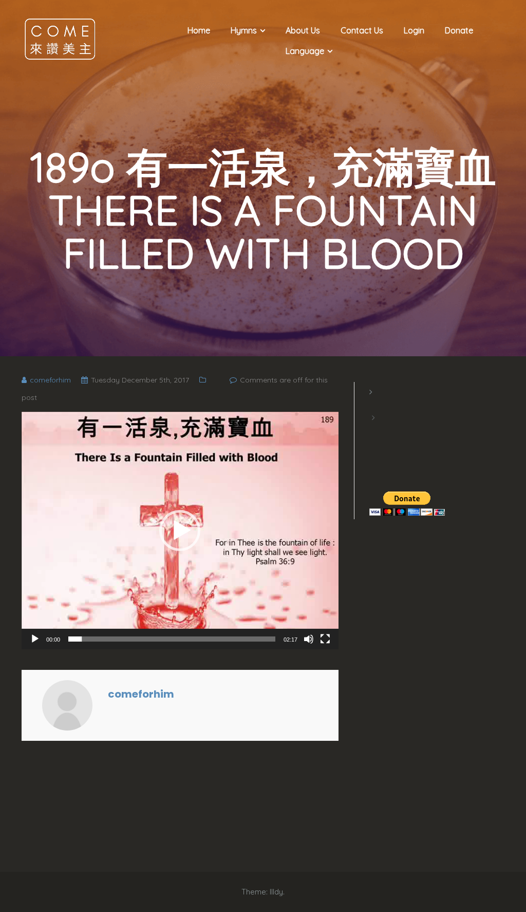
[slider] (171, 639)
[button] (179, 530)
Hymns (244, 30)
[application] (180, 530)
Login (414, 30)
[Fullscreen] (325, 639)
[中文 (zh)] (374, 430)
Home (198, 30)
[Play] (35, 639)
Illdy (276, 892)
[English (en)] (374, 405)
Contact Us (362, 30)
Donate (459, 30)
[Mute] (309, 639)
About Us (303, 30)
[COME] (60, 38)
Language (305, 51)
